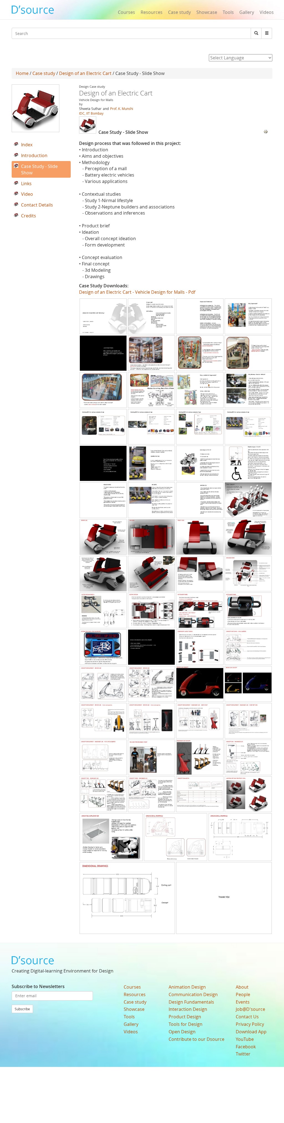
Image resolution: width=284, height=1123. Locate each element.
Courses (126, 12)
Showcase (206, 12)
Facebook (246, 1047)
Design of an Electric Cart (85, 73)
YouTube (245, 1039)
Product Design (185, 1017)
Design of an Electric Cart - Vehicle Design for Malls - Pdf (137, 292)
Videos (267, 12)
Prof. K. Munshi (121, 108)
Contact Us (247, 1017)
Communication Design (193, 994)
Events (243, 1002)
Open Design (182, 1032)
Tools (228, 12)
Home (22, 73)
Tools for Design (185, 1024)
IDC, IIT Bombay (91, 113)
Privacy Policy (250, 1024)
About (242, 987)
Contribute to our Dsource (196, 1039)
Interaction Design (188, 1009)
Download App (251, 1032)
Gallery (246, 12)
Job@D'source (250, 1009)
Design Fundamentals (191, 1002)
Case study (179, 12)
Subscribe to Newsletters (38, 986)
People (243, 994)
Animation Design (187, 987)
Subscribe (22, 1009)
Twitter (243, 1054)
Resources (152, 12)
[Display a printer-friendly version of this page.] (265, 131)
